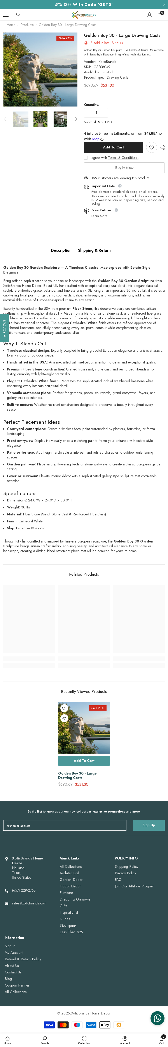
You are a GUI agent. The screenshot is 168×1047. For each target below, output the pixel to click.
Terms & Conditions (123, 158)
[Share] (161, 147)
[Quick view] (64, 718)
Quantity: (91, 104)
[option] (40, 69)
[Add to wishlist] (64, 708)
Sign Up (149, 825)
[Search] (18, 14)
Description (61, 250)
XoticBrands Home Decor (91, 1013)
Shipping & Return (94, 250)
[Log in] (149, 14)
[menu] (6, 14)
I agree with (98, 158)
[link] (151, 147)
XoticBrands (107, 61)
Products (27, 24)
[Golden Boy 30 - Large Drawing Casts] (84, 728)
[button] (9, 70)
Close (164, 4)
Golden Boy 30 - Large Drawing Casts (77, 775)
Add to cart (113, 147)
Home (11, 24)
